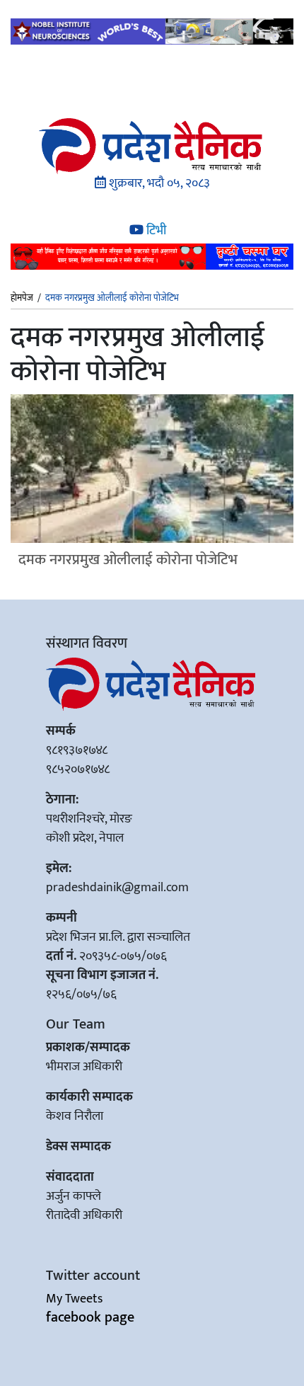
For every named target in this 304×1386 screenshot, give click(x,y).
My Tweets (74, 1299)
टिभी (155, 230)
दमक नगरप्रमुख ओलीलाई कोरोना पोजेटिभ (128, 559)
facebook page (90, 1317)
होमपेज (22, 299)
